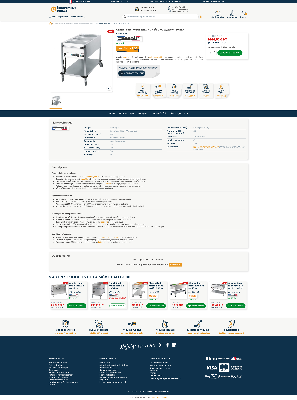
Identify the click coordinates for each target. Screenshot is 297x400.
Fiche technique (126, 113)
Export (52, 384)
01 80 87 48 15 (156, 375)
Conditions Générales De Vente (63, 382)
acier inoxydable (156, 57)
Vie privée (156, 397)
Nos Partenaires (106, 367)
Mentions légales (107, 375)
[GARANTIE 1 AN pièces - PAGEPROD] (127, 49)
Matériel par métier (58, 363)
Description (142, 113)
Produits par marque (58, 367)
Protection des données (110, 372)
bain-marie (127, 57)
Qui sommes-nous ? (108, 370)
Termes (164, 397)
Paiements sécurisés (58, 380)
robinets (104, 222)
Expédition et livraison (59, 372)
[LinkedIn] (174, 345)
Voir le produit (117, 305)
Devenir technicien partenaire (113, 377)
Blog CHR (103, 380)
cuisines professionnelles (107, 237)
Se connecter (175, 264)
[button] (60, 17)
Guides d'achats (56, 365)
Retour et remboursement (61, 375)
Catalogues (54, 370)
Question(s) (159, 113)
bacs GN (84, 179)
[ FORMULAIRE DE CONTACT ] (112, 382)
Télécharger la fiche (179, 113)
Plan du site (104, 363)
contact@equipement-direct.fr (165, 378)
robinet (108, 184)
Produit (112, 113)
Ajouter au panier (230, 52)
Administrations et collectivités (113, 365)
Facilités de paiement (59, 377)
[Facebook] (168, 345)
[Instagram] (161, 345)
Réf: (118, 34)
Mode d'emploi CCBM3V (206, 147)
